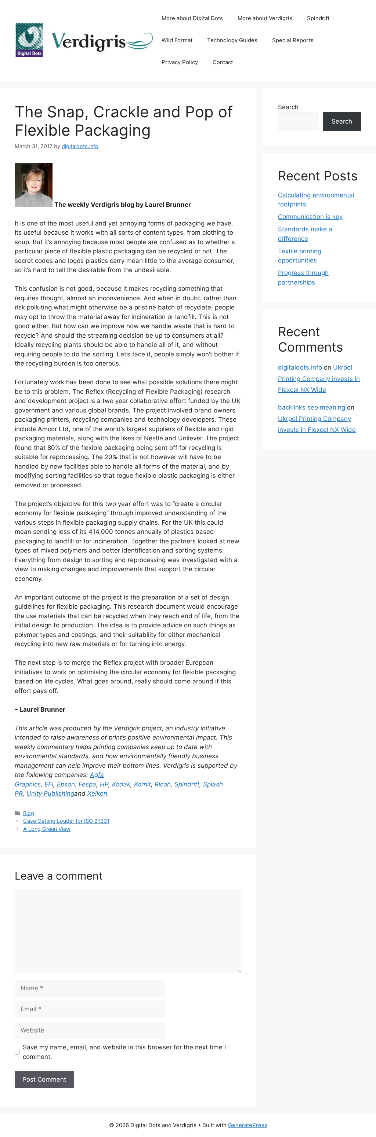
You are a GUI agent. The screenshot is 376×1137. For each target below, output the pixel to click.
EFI (48, 784)
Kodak (121, 784)
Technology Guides (232, 40)
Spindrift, (187, 784)
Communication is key (310, 216)
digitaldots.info (300, 367)
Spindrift (318, 18)
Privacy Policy (180, 62)
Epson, (67, 784)
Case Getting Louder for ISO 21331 (66, 821)
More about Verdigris (265, 18)
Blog (28, 813)
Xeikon (97, 793)
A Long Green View (46, 829)
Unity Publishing (50, 793)
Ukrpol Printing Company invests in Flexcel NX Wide (319, 378)
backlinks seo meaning (311, 407)
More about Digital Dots (192, 18)
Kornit (142, 784)
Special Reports (293, 40)
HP (104, 784)
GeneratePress (247, 1125)
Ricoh (163, 784)
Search (288, 107)
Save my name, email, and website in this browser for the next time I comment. (124, 1052)
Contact (223, 62)
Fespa (87, 784)
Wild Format (177, 40)
